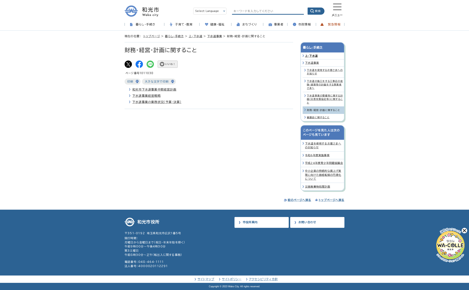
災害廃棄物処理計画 (317, 186)
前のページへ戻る (299, 200)
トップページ (151, 36)
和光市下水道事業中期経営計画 (154, 89)
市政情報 (304, 24)
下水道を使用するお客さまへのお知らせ (325, 72)
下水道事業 (214, 36)
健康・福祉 (217, 24)
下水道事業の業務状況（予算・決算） (156, 102)
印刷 (130, 81)
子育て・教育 (184, 24)
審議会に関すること (318, 117)
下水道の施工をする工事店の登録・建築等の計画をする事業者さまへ (325, 85)
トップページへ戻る (331, 200)
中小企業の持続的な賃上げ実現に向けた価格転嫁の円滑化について (323, 174)
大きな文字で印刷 (157, 81)
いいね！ (170, 64)
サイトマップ (205, 279)
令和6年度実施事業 (317, 155)
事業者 (279, 24)
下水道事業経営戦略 (146, 95)
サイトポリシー (231, 279)
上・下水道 (195, 36)
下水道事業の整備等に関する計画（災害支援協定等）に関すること (325, 99)
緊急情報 (334, 24)
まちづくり (249, 24)
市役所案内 (250, 222)
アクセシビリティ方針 (263, 279)
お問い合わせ (307, 222)
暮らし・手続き (146, 24)
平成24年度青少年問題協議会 (324, 163)
